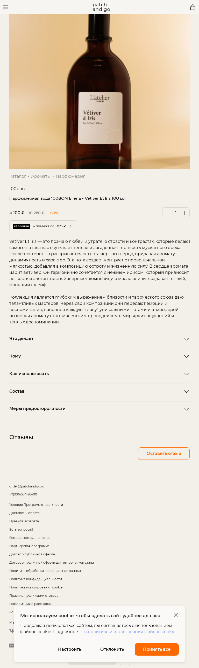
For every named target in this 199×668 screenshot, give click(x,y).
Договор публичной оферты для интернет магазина (51, 562)
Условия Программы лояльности (36, 505)
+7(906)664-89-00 (23, 494)
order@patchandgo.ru (26, 486)
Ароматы (41, 176)
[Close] (176, 615)
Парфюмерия (71, 176)
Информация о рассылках (30, 604)
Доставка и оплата (24, 513)
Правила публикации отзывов (33, 595)
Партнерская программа (29, 546)
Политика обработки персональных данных (45, 571)
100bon (17, 188)
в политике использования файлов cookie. (130, 631)
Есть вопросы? (21, 529)
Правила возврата (24, 521)
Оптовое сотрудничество (30, 538)
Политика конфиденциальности (35, 579)
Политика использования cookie (35, 587)
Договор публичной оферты (32, 554)
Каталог (17, 176)
